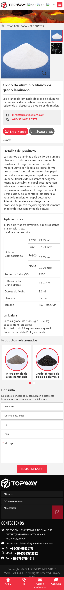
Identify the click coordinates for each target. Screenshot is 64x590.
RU (54, 4)
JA (43, 4)
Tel (24, 583)
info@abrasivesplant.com (28, 115)
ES (34, 4)
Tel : (19, 548)
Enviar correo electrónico (17, 132)
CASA (24, 26)
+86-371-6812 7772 (24, 119)
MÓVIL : (22, 553)
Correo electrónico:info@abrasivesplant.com (29, 543)
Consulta (56, 583)
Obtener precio (43, 131)
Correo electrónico (40, 585)
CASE (8, 583)
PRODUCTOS (37, 26)
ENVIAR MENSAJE (32, 469)
